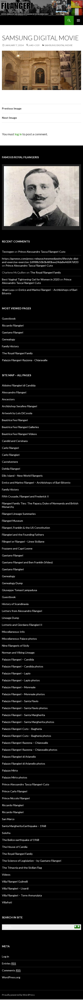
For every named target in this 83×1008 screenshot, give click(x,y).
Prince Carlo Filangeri (14, 782)
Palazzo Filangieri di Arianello (19, 747)
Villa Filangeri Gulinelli (15, 872)
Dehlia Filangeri (11, 459)
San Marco (8, 809)
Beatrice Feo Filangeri (15, 410)
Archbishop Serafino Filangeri (19, 397)
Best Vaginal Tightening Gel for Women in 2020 (30, 270)
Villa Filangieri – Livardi (15, 879)
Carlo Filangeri (10, 438)
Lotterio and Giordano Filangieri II (22, 615)
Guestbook (9, 309)
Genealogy (8, 330)
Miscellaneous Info (13, 622)
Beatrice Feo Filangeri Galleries (20, 417)
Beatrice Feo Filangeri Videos (19, 424)
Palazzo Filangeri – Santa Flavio (20, 691)
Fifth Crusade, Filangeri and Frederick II (25, 487)
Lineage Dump (10, 608)
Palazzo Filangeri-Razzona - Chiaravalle (24, 351)
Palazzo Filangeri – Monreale (19, 678)
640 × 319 (34, 45)
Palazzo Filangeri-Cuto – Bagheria (22, 719)
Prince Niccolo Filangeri (16, 789)
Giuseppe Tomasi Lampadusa (19, 580)
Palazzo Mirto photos (14, 768)
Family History (10, 337)
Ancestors (8, 390)
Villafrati (7, 893)
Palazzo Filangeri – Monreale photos (23, 685)
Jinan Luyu (8, 280)
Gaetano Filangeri (12, 323)
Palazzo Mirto (10, 761)
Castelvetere (10, 452)
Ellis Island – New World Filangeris (22, 466)
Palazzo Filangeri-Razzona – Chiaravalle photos (29, 740)
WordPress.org (11, 968)
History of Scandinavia (15, 594)
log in (18, 134)
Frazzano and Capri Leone (17, 539)
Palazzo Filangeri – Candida (18, 650)
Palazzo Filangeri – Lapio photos (21, 671)
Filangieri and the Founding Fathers (23, 525)
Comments (11, 961)
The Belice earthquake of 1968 (20, 830)
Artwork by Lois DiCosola (17, 404)
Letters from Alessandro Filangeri (22, 601)
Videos (6, 865)
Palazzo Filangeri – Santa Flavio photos (25, 698)
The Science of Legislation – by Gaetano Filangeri (31, 851)
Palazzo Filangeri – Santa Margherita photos (28, 712)
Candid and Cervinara (15, 431)
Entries (9, 954)
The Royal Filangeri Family (45, 263)
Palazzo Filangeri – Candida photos (22, 657)
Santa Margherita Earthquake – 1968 (24, 816)
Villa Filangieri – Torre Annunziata (22, 886)
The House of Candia (14, 837)
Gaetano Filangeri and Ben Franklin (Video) (27, 553)
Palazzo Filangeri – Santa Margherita (23, 705)
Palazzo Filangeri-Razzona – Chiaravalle (25, 733)
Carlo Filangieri (10, 445)
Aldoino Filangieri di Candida (19, 376)
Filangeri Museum (12, 511)
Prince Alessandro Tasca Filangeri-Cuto (41, 242)
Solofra (6, 823)
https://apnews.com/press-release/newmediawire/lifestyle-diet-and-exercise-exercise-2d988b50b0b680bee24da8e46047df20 (40, 251)
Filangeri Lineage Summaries (19, 504)
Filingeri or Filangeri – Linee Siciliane (23, 532)
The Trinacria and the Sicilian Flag (22, 858)
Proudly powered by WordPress (18, 985)
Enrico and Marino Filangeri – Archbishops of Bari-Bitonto (36, 473)
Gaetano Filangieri (13, 560)
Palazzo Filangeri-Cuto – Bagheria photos (26, 726)
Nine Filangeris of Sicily (15, 636)
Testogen (8, 242)
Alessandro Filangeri (14, 383)
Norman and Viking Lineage (18, 643)
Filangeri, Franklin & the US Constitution (26, 518)
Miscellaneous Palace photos (19, 629)
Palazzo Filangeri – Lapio (16, 664)
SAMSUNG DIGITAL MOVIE (59, 45)
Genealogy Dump (12, 574)
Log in (5, 947)
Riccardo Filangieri (13, 316)
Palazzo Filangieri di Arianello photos (23, 754)
